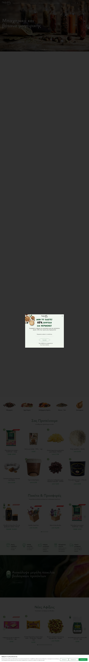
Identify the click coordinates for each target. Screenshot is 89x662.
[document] (44, 331)
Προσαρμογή (64, 659)
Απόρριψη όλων (73, 659)
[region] (44, 658)
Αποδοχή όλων (83, 659)
